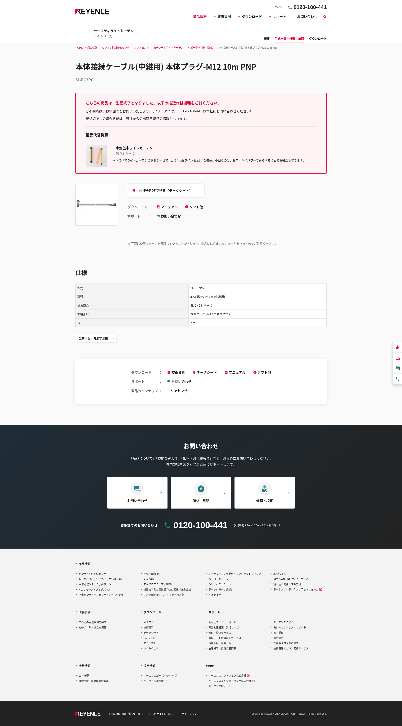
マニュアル (169, 206)
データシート (207, 372)
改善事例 (224, 16)
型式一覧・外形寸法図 (93, 338)
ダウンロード (252, 16)
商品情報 (200, 16)
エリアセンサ (177, 390)
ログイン (280, 7)
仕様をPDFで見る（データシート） (165, 190)
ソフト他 (196, 206)
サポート (279, 16)
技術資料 (178, 372)
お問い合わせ (307, 16)
